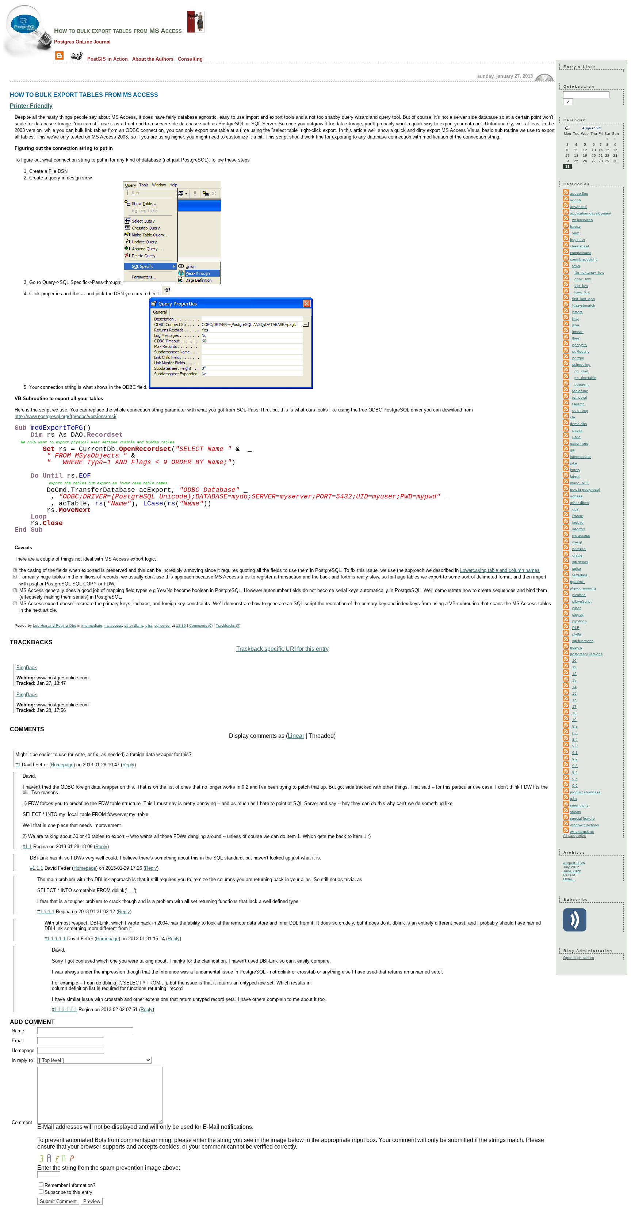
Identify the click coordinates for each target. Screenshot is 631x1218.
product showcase (585, 792)
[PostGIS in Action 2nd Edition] (196, 30)
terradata (580, 575)
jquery (575, 470)
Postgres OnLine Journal (82, 42)
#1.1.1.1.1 (55, 938)
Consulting (190, 59)
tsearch (578, 404)
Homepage (62, 764)
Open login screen (578, 958)
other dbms (133, 625)
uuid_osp (580, 411)
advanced (578, 207)
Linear (296, 736)
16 (574, 700)
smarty (575, 812)
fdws (576, 266)
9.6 (575, 785)
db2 (575, 509)
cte (572, 417)
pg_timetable (585, 378)
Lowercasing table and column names (500, 570)
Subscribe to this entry (68, 1192)
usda (576, 437)
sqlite (576, 568)
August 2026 (574, 863)
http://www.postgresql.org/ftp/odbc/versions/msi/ (65, 416)
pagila (577, 430)
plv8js (577, 634)
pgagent (581, 384)
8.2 (575, 726)
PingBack (26, 667)
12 (574, 674)
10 (574, 661)
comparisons (580, 253)
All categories (574, 836)
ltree (576, 338)
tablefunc (580, 391)
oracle (577, 555)
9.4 (575, 772)
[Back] (567, 129)
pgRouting (581, 351)
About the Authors (152, 59)
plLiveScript (582, 601)
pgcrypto (579, 345)
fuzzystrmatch (583, 305)
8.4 (575, 739)
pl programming (583, 588)
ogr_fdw (581, 286)
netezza (579, 549)
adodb (575, 200)
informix (578, 529)
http (575, 318)
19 (574, 720)
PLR (576, 628)
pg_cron (581, 371)
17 (574, 707)
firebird (578, 522)
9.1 (575, 753)
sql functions (582, 641)
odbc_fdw (582, 279)
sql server (162, 625)
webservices (582, 220)
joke (573, 463)
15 (574, 693)
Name (18, 1030)
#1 (17, 764)
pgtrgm (578, 358)
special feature (582, 818)
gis (572, 450)
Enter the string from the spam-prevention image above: (108, 1168)
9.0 (575, 746)
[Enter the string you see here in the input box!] (59, 1157)
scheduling (581, 365)
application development (590, 213)
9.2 (575, 759)
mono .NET (579, 483)
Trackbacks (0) (228, 625)
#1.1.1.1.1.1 (64, 1009)
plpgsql (578, 614)
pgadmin (577, 582)
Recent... (570, 875)
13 (574, 680)
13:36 (181, 625)
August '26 (591, 128)
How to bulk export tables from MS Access (118, 30)
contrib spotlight (583, 259)
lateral (575, 476)
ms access (113, 625)
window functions (584, 825)
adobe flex (579, 193)
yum (575, 233)
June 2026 (572, 871)
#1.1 (27, 846)
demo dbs (578, 424)
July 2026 (571, 867)
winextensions (582, 832)
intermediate (91, 625)
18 (574, 713)
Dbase (577, 516)
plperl (576, 608)
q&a (148, 625)
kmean (578, 332)
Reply (128, 764)
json (575, 325)
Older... (569, 879)
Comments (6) (201, 625)
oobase (576, 496)
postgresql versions (586, 654)
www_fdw (582, 292)
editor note (579, 443)
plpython (579, 621)
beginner (577, 240)
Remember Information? (70, 1185)
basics (575, 226)
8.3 (575, 733)
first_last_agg (583, 299)
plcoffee (579, 595)
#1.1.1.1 (45, 911)
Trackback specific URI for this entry (282, 649)
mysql (577, 542)
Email (18, 1040)
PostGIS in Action (107, 59)
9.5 (575, 779)
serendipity (579, 805)
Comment (22, 1122)
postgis (576, 647)
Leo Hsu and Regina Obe (54, 625)
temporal (579, 397)
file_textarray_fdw (589, 272)
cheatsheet (579, 246)
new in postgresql (585, 489)
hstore (577, 312)
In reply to (22, 1060)
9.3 (575, 766)
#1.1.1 (36, 868)
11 (574, 667)
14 (574, 687)
